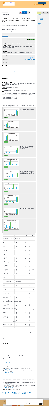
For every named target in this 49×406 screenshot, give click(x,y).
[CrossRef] (6, 362)
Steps (40, 20)
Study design (41, 18)
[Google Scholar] (9, 362)
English (4, 12)
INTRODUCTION (40, 14)
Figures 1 (26, 106)
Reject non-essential (35, 403)
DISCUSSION (39, 23)
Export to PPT (5, 117)
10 (28, 106)
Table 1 (31, 106)
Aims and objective (42, 15)
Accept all (40, 403)
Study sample (41, 19)
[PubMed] (8, 372)
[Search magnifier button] (45, 4)
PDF (29, 12)
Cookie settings (28, 403)
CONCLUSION (39, 24)
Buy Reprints (25, 12)
